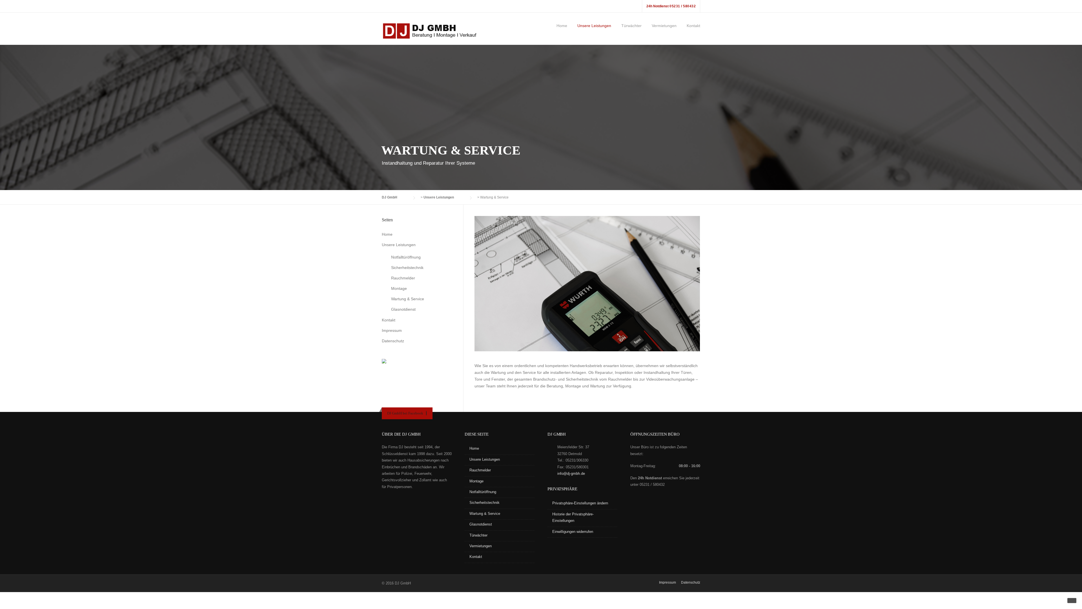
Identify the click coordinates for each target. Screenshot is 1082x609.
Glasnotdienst (403, 309)
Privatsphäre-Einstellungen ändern (580, 503)
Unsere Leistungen (594, 25)
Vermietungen (664, 25)
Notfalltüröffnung (406, 257)
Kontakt (693, 25)
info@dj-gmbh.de (571, 473)
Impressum (392, 330)
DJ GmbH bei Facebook (405, 413)
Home (561, 25)
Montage (399, 288)
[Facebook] (426, 413)
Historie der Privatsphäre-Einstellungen (573, 517)
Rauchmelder (403, 278)
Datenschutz (393, 341)
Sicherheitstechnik (407, 267)
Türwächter (631, 25)
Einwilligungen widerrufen (572, 531)
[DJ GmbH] (431, 30)
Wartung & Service (407, 299)
